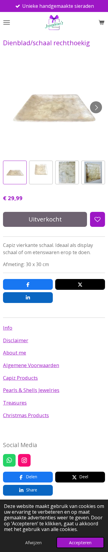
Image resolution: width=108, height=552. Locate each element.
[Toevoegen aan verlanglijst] (97, 219)
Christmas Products (26, 415)
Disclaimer (15, 340)
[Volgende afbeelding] (96, 107)
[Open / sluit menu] (6, 22)
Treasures (15, 402)
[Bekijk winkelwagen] (101, 22)
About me (14, 352)
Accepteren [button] (80, 542)
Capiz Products (20, 377)
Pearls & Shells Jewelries (31, 390)
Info (7, 327)
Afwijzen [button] (33, 542)
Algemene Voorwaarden (31, 365)
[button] (15, 172)
